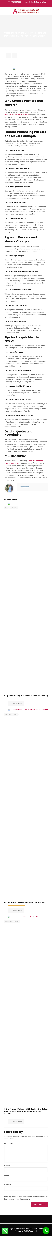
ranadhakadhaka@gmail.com (36, 2)
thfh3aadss (24, 487)
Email (7, 1175)
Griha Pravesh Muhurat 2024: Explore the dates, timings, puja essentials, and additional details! (26, 1111)
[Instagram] (32, 5)
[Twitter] (22, 5)
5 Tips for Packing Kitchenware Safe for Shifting (26, 695)
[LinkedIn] (29, 5)
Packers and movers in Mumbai (17, 115)
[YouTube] (26, 5)
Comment (9, 1143)
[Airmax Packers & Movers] (26, 11)
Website (7, 1185)
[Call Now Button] (46, 1230)
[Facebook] (19, 5)
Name (7, 1166)
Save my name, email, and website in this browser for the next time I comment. (26, 1198)
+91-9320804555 (14, 2)
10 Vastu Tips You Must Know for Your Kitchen (24, 902)
